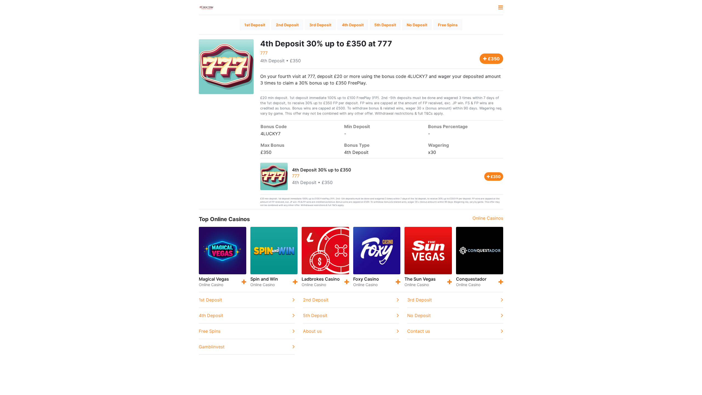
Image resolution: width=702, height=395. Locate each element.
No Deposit (417, 24)
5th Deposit (385, 24)
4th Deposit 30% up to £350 (321, 170)
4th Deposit (353, 24)
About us (312, 331)
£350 (493, 58)
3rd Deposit (320, 24)
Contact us (418, 331)
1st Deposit (254, 24)
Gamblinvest (212, 346)
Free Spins (448, 24)
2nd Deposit (287, 24)
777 (264, 53)
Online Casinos (487, 218)
